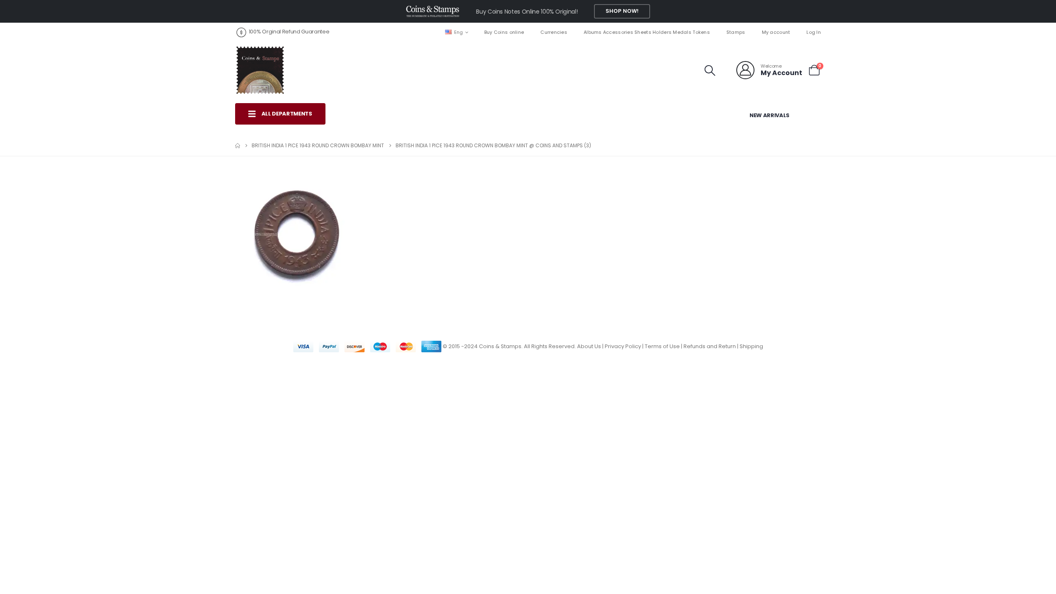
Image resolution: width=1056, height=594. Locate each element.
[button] (710, 70)
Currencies (553, 32)
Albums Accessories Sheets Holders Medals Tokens (647, 32)
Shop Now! (622, 10)
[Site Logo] (260, 70)
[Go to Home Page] (237, 145)
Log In (813, 32)
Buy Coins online (504, 32)
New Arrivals (770, 115)
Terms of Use (662, 346)
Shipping (751, 346)
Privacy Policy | (625, 346)
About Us (589, 346)
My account (776, 32)
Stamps (735, 32)
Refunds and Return (710, 346)
